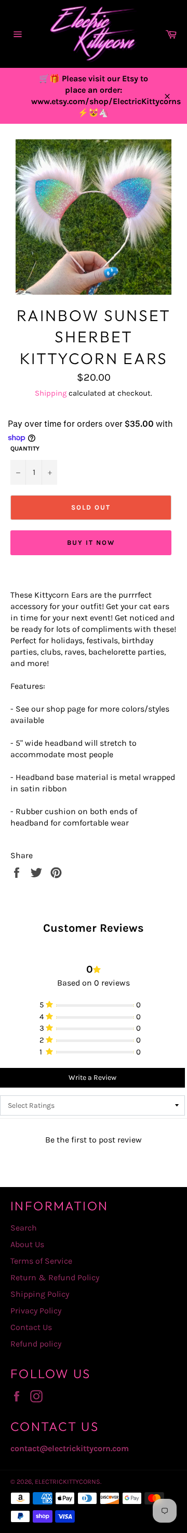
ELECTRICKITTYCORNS (67, 1481)
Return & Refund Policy (54, 1277)
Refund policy (35, 1344)
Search (23, 1228)
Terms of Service (41, 1261)
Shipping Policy (39, 1294)
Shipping (50, 393)
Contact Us (31, 1327)
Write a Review (92, 1077)
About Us (27, 1244)
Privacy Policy (35, 1310)
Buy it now (91, 542)
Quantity (24, 448)
